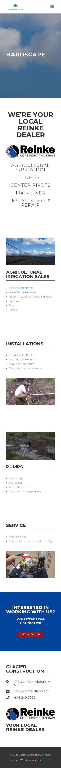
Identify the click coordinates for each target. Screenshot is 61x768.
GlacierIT (46, 760)
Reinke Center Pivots (21, 287)
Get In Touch (30, 634)
